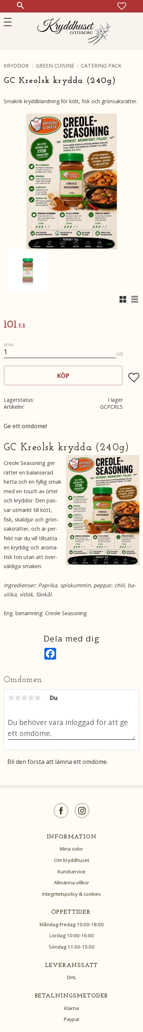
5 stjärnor (37, 697)
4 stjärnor (30, 697)
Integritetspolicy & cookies (71, 894)
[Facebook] (61, 810)
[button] (10, 22)
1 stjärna (11, 697)
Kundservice (71, 871)
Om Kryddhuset (71, 860)
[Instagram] (82, 810)
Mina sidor (71, 848)
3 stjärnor (24, 697)
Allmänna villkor (71, 882)
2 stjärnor (17, 697)
